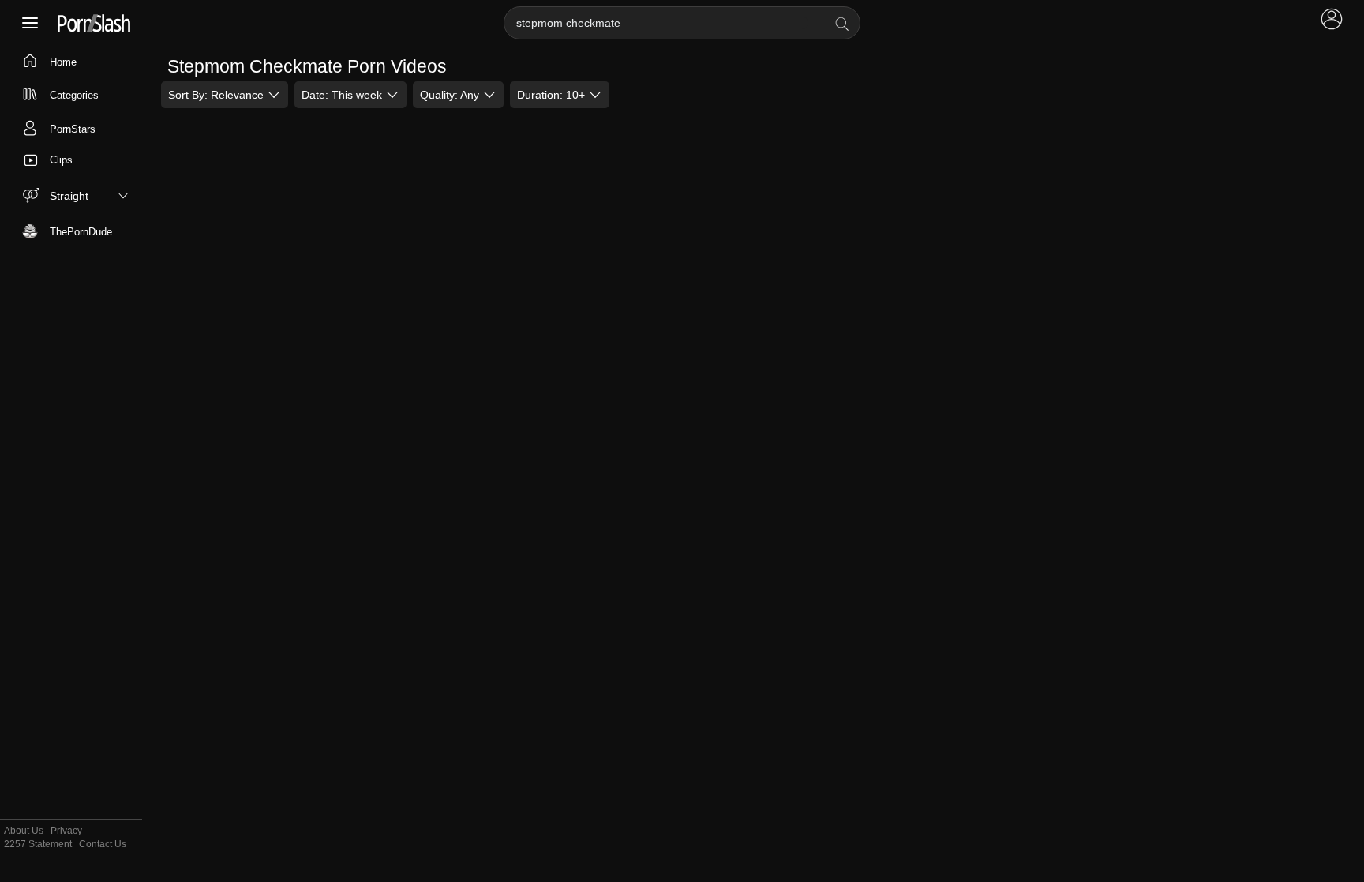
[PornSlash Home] (94, 23)
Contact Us (102, 844)
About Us (23, 831)
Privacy (66, 831)
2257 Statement (38, 844)
